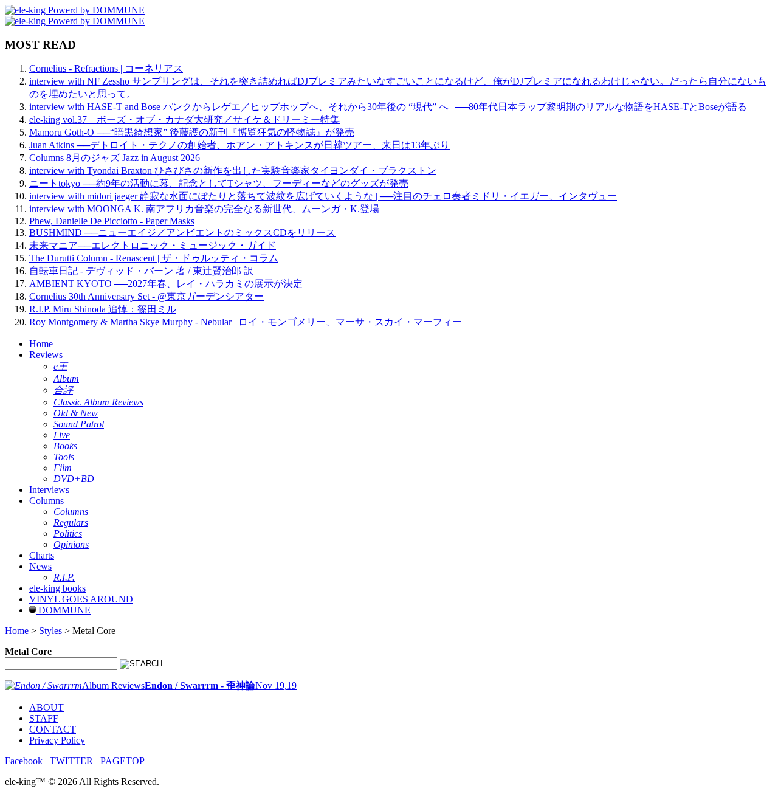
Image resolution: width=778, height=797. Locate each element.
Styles (50, 631)
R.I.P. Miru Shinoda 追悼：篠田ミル (102, 309)
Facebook (24, 761)
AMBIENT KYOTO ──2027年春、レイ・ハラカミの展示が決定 (166, 283)
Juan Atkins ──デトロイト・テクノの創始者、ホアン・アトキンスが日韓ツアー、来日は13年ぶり (239, 145)
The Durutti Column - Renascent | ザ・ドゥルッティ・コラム (153, 258)
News (40, 566)
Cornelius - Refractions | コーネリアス (106, 68)
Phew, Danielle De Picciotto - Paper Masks (111, 221)
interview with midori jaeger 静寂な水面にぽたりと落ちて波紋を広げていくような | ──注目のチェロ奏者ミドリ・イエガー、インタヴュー (323, 196)
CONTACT (52, 729)
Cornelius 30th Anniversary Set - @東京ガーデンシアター (146, 296)
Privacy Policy (57, 740)
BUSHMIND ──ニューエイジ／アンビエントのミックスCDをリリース (182, 232)
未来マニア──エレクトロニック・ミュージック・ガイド (152, 245)
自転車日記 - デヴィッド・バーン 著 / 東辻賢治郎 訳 (141, 271)
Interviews (49, 490)
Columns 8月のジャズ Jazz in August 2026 (114, 158)
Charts (41, 555)
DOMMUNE (63, 610)
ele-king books (57, 588)
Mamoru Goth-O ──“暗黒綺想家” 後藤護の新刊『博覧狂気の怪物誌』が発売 (191, 132)
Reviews (46, 355)
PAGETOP (122, 761)
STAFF (43, 718)
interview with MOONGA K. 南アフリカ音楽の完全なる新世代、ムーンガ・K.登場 (204, 209)
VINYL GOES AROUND (81, 599)
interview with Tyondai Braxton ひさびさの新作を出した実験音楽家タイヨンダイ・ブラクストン (232, 170)
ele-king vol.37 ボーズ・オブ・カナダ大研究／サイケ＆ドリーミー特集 (184, 119)
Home (41, 344)
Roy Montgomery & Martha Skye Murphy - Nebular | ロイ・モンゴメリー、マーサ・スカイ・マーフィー (245, 322)
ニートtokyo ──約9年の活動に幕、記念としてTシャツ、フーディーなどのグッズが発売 (218, 183)
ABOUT (46, 707)
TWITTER (71, 761)
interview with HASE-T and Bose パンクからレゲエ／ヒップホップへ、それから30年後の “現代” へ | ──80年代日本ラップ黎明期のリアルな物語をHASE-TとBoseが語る (388, 107)
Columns (46, 500)
